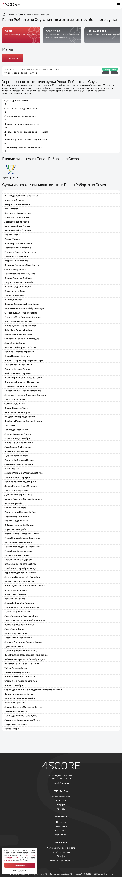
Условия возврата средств (61, 860)
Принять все (19, 865)
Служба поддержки (61, 852)
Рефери (61, 804)
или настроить (19, 870)
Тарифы (61, 856)
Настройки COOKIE (83, 874)
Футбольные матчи (61, 796)
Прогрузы (61, 822)
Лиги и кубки (61, 800)
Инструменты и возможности (61, 848)
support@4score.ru (61, 783)
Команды (61, 809)
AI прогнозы (61, 830)
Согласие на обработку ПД (61, 874)
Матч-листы (61, 834)
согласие (8, 860)
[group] (21, 35)
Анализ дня (61, 826)
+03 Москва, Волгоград (103, 874)
